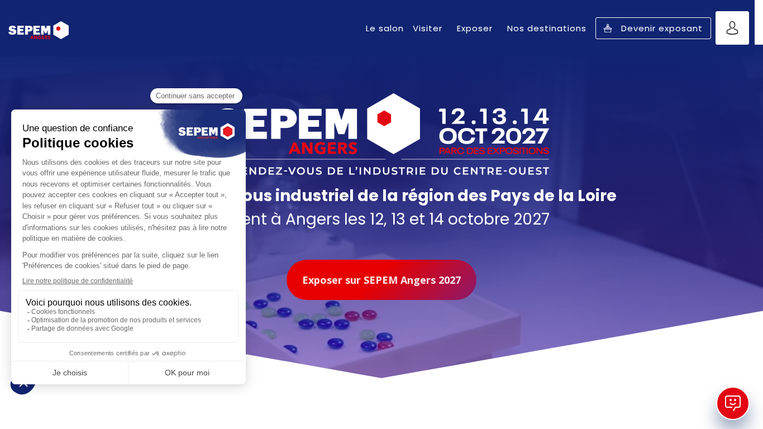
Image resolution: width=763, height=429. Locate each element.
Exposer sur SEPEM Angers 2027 (381, 280)
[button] (653, 28)
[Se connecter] (732, 28)
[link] (385, 28)
